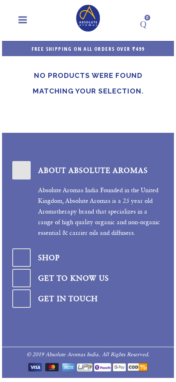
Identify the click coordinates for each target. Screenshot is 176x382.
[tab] (88, 170)
